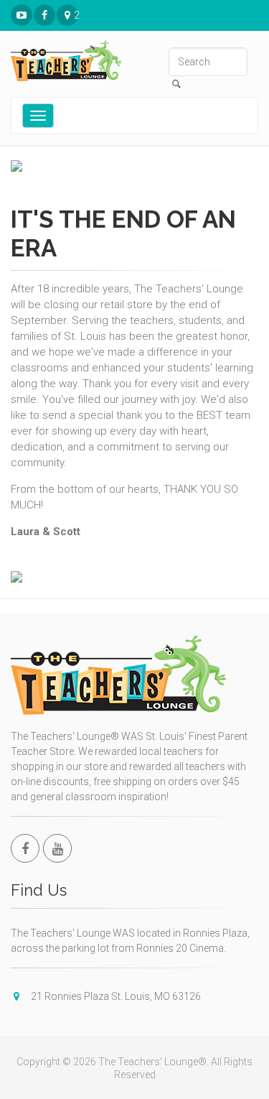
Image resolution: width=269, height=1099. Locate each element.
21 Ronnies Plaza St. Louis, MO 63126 (76, 15)
